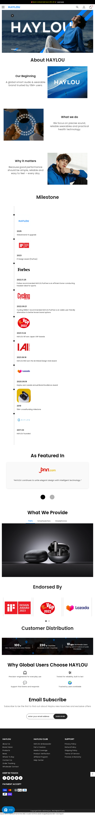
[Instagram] (8, 778)
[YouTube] (16, 778)
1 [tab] (46, 621)
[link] (17, 608)
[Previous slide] (43, 497)
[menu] (3, 7)
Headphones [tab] (61, 521)
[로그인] (84, 7)
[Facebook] (4, 778)
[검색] (77, 7)
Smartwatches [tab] (44, 521)
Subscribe (60, 716)
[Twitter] (20, 778)
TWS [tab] (30, 521)
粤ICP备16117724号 (58, 811)
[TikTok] (12, 778)
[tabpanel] (18, 607)
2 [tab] (49, 621)
